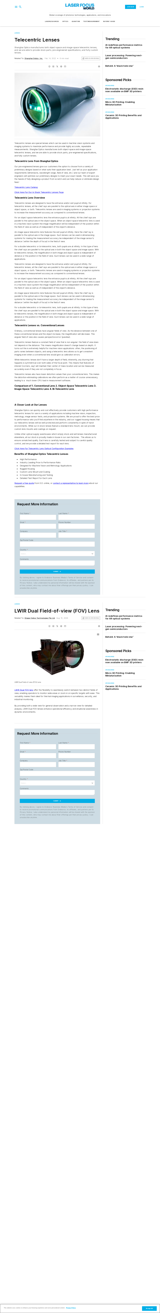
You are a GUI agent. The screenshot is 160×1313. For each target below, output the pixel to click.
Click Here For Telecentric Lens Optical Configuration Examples (44, 448)
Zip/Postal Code (26, 540)
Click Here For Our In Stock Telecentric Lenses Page (39, 192)
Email (23, 522)
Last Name (63, 513)
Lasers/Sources (52, 21)
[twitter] (57, 66)
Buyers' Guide (109, 21)
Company (24, 531)
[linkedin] (53, 66)
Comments (24, 559)
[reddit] (61, 66)
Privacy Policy (71, 1308)
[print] (99, 66)
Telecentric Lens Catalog (26, 187)
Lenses (17, 33)
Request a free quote (24, 483)
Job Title (62, 531)
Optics (65, 21)
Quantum (76, 21)
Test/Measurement (91, 21)
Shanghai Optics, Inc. (33, 58)
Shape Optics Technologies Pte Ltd (39, 618)
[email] (65, 66)
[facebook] (49, 66)
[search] (20, 6)
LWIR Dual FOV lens (23, 690)
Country (24, 550)
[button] (16, 6)
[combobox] (57, 553)
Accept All (149, 1308)
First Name (25, 513)
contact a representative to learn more (70, 483)
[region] (80, 1308)
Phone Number (64, 522)
